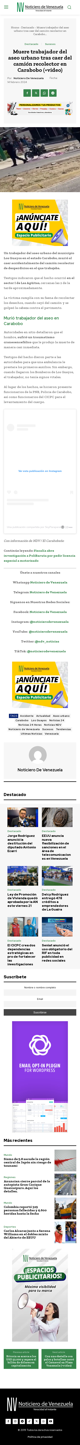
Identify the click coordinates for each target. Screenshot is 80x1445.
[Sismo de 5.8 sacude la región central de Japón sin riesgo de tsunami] (65, 1160)
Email (40, 999)
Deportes (10, 1227)
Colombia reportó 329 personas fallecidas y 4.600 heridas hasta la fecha (25, 1210)
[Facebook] (27, 93)
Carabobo (22, 720)
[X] (35, 93)
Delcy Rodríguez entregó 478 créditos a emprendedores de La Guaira (55, 902)
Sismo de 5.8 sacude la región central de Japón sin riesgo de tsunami (27, 1162)
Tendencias (63, 729)
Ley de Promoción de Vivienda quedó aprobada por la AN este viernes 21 (22, 900)
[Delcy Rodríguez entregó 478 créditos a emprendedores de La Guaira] (57, 876)
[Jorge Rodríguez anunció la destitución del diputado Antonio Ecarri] (22, 817)
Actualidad (43, 715)
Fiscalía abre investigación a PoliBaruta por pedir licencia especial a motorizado (39, 556)
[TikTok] (29, 1421)
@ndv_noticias (47, 641)
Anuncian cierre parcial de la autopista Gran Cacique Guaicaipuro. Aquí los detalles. (27, 1186)
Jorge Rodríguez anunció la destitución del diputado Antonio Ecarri (21, 843)
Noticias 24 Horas (30, 724)
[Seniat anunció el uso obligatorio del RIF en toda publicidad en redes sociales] (57, 927)
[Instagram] (15, 1421)
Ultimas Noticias (31, 733)
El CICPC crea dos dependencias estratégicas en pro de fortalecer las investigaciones (21, 954)
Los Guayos (39, 720)
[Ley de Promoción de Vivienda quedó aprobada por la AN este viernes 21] (22, 876)
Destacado (27, 27)
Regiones (9, 1177)
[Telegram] (53, 93)
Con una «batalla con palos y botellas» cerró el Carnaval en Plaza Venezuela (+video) (59, 1361)
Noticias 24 (56, 720)
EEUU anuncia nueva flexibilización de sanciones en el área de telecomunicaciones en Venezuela (56, 847)
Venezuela (52, 733)
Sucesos (50, 44)
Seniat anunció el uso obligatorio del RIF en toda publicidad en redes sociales (57, 953)
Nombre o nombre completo (40, 987)
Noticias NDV (52, 724)
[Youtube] (50, 1421)
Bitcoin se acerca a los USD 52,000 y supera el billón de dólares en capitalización (21, 1361)
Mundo (8, 1155)
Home (15, 27)
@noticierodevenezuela (49, 622)
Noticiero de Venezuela (29, 78)
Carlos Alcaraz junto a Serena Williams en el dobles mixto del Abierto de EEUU (27, 1234)
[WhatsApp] (44, 93)
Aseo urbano (61, 715)
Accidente (27, 715)
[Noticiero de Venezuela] (40, 755)
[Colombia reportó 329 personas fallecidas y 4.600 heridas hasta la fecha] (65, 1208)
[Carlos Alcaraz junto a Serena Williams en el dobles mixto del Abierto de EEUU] (65, 1232)
